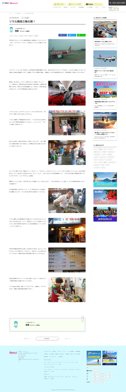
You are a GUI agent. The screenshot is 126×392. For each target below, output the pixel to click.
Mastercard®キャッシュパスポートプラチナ (56, 376)
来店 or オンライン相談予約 (76, 4)
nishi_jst (109, 373)
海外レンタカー (68, 376)
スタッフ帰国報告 (71, 351)
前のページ (27, 338)
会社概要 (56, 354)
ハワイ (45, 362)
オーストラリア (59, 362)
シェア (63, 35)
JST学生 (109, 376)
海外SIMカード (46, 378)
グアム (49, 362)
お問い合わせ (62, 354)
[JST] (94, 358)
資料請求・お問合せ (60, 4)
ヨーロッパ (53, 362)
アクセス (103, 7)
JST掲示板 (46, 354)
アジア (72, 362)
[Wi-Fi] (109, 358)
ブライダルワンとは (57, 7)
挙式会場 (65, 7)
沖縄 (59, 364)
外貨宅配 (52, 378)
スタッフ (64, 351)
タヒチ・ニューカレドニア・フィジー (50, 364)
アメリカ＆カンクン (64, 369)
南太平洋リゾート (47, 371)
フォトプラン (73, 7)
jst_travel (94, 373)
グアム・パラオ (72, 369)
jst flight (95, 376)
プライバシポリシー (52, 356)
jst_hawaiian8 (102, 373)
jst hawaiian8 (102, 376)
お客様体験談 (81, 7)
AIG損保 (45, 376)
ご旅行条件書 (60, 356)
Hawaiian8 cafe (102, 379)
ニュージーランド (67, 362)
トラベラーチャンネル (98, 4)
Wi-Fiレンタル (74, 376)
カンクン (76, 362)
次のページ (67, 338)
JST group (95, 379)
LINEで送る (82, 35)
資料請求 (67, 354)
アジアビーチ (78, 369)
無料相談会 (46, 356)
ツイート (73, 35)
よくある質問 (89, 7)
